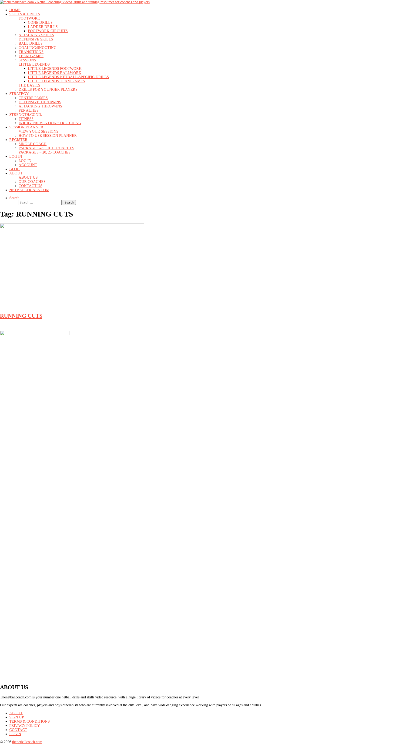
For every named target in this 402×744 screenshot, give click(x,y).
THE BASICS (29, 85)
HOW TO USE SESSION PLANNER (48, 135)
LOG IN (15, 156)
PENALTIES (29, 110)
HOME (14, 10)
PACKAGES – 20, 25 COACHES (44, 152)
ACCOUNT (28, 165)
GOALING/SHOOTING (38, 48)
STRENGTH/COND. (25, 115)
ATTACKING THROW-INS (40, 106)
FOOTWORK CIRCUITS (48, 31)
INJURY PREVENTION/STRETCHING (50, 123)
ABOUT (16, 173)
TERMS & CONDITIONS (29, 721)
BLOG (14, 169)
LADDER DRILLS (43, 27)
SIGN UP (16, 717)
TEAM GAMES (31, 56)
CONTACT (18, 730)
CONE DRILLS (40, 22)
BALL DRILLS (31, 43)
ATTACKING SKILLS (36, 35)
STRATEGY (19, 94)
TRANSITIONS (31, 52)
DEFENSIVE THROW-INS (40, 102)
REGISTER (18, 140)
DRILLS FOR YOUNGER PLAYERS (48, 89)
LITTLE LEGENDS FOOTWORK (55, 68)
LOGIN (15, 734)
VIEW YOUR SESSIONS (38, 131)
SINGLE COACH (33, 144)
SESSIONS (27, 60)
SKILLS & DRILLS (24, 14)
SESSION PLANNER (26, 127)
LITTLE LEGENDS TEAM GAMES (56, 81)
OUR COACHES (32, 181)
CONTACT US (30, 186)
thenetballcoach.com (27, 742)
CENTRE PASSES (33, 98)
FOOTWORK (29, 18)
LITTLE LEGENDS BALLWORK (54, 73)
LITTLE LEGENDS (34, 64)
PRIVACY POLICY (24, 725)
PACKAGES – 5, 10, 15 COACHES (46, 148)
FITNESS (26, 119)
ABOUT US (28, 177)
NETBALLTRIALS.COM (29, 190)
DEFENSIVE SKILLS (36, 39)
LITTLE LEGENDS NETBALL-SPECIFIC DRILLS (68, 77)
